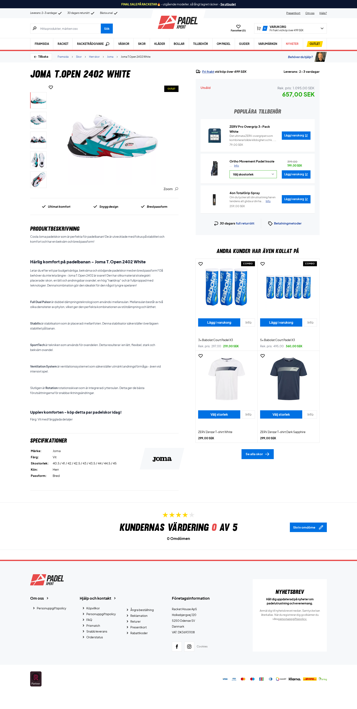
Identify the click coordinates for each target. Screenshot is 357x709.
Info (236, 165)
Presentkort (293, 13)
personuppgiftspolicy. (292, 619)
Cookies (202, 646)
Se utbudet (228, 4)
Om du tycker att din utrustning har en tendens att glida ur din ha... (252, 199)
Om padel (223, 43)
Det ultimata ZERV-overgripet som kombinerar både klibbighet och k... (252, 138)
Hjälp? (323, 13)
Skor (142, 43)
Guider (244, 43)
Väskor (123, 43)
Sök (106, 28)
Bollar (179, 43)
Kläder (159, 43)
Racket (63, 43)
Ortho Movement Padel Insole (252, 161)
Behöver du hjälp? (300, 57)
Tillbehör (200, 43)
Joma (110, 56)
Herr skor (94, 56)
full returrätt (245, 223)
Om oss (309, 13)
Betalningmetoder (288, 223)
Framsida (42, 43)
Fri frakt (208, 71)
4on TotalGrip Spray (245, 193)
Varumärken (267, 43)
